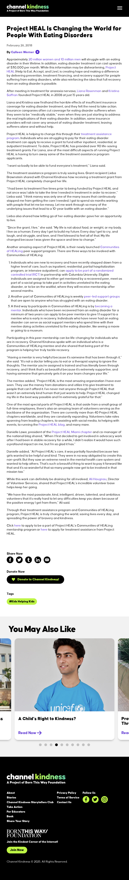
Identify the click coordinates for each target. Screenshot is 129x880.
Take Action (15, 807)
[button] (40, 744)
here (17, 525)
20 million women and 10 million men (55, 59)
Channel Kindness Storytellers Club (30, 802)
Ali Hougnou (98, 479)
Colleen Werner (22, 52)
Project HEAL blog (52, 424)
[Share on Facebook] (10, 559)
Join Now (17, 850)
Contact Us (64, 802)
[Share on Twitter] (19, 559)
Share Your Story (18, 821)
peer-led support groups (102, 296)
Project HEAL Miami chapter (72, 432)
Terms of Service (68, 797)
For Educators (16, 811)
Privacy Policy (66, 792)
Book (10, 816)
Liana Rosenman (89, 91)
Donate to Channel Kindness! (38, 579)
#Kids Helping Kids (21, 601)
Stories (11, 797)
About (11, 792)
